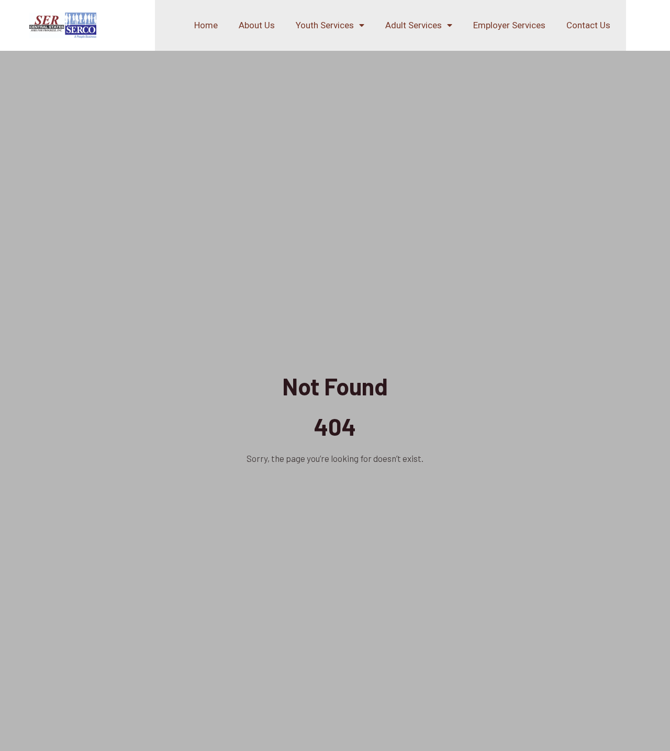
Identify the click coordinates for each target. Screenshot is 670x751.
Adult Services (413, 25)
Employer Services (509, 25)
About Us (257, 25)
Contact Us (588, 25)
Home (206, 25)
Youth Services (325, 25)
